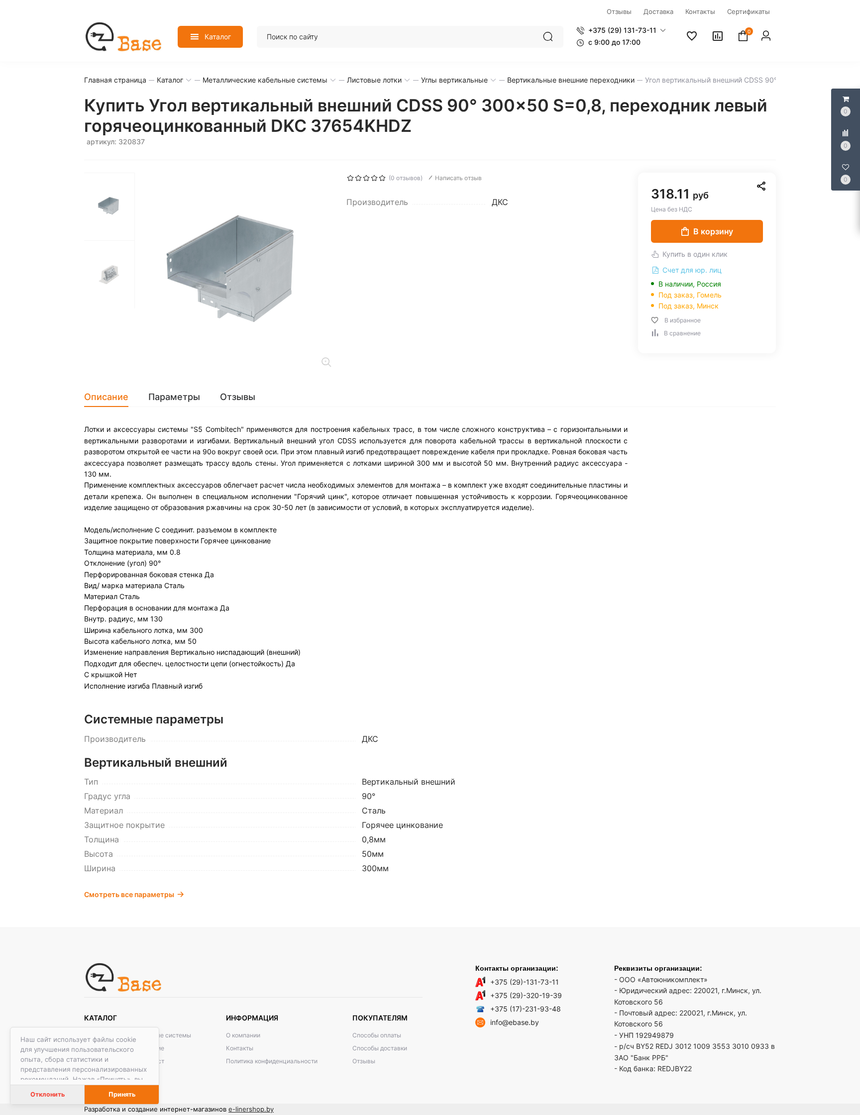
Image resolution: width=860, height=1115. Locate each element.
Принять (121, 1094)
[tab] (111, 397)
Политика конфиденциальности (272, 1061)
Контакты (239, 1048)
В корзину (713, 231)
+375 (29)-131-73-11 (524, 982)
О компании (243, 1035)
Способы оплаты (376, 1035)
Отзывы (363, 1061)
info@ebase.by (514, 1022)
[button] (621, 30)
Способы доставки (379, 1048)
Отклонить (47, 1094)
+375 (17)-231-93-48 (525, 1009)
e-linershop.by (251, 1109)
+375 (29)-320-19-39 (526, 995)
